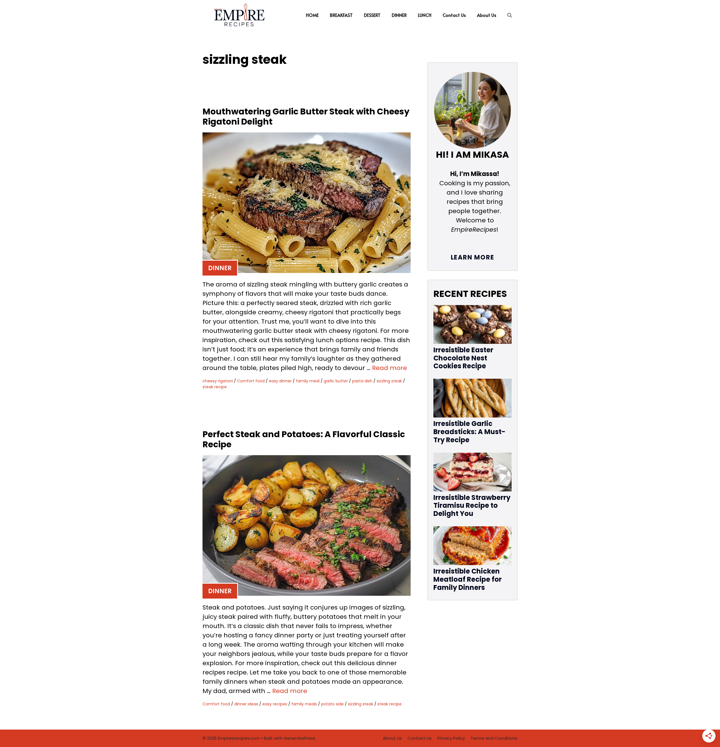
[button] (510, 15)
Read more (389, 368)
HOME (312, 15)
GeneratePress (299, 738)
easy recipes (274, 704)
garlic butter (336, 381)
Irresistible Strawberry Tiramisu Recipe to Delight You (471, 505)
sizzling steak (389, 381)
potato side (332, 704)
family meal (308, 381)
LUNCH (424, 15)
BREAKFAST (341, 15)
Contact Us (454, 15)
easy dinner (280, 381)
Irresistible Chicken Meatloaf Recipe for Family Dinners (467, 579)
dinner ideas (246, 704)
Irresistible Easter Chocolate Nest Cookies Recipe (463, 358)
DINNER (399, 15)
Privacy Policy (451, 738)
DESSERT (372, 15)
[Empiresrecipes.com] (238, 15)
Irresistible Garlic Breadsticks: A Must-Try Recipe (469, 431)
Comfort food (251, 381)
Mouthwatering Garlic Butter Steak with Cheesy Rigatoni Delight (306, 116)
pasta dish (362, 381)
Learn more (472, 257)
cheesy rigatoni (217, 381)
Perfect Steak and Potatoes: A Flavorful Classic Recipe (303, 439)
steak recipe (214, 387)
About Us (486, 15)
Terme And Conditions (494, 738)
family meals (304, 704)
